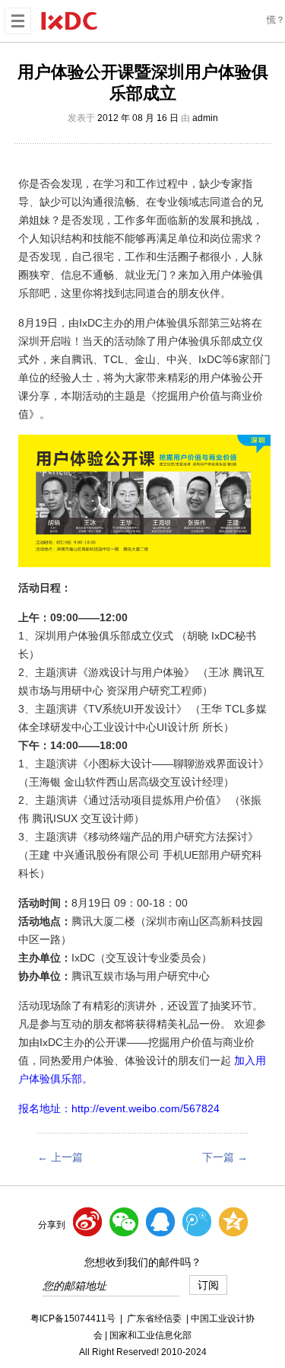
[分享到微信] (123, 1221)
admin (205, 118)
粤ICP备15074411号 (73, 1318)
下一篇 (225, 1157)
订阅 (208, 1285)
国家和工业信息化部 (150, 1335)
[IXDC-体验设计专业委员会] (69, 20)
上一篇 (60, 1157)
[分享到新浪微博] (87, 1221)
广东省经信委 (154, 1318)
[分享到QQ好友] (160, 1221)
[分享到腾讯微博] (196, 1221)
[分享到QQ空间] (233, 1221)
